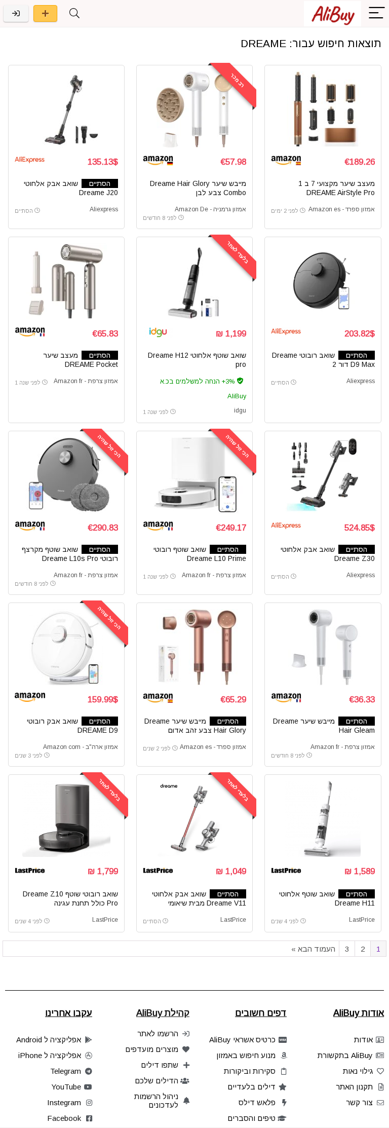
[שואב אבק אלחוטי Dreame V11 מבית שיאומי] (195, 819)
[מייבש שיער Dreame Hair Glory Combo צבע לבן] (195, 109)
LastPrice (362, 919)
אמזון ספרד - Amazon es (341, 209)
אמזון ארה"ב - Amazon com (80, 746)
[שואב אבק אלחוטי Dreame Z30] (323, 475)
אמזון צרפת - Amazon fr (86, 381)
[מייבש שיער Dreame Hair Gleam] (323, 647)
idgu (240, 410)
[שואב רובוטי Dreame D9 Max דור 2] (323, 281)
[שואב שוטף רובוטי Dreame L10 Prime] (195, 475)
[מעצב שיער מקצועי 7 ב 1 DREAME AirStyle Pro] (323, 109)
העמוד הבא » (313, 949)
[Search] (74, 13)
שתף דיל (45, 13)
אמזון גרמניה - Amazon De (210, 209)
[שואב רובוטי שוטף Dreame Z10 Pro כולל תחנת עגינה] (67, 819)
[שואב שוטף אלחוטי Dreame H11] (323, 819)
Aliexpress (104, 209)
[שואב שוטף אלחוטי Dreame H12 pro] (195, 281)
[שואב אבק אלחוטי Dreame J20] (67, 109)
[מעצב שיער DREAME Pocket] (67, 281)
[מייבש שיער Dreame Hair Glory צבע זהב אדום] (195, 647)
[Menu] (377, 13)
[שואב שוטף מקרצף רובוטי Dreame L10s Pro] (67, 475)
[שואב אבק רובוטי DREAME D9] (67, 647)
